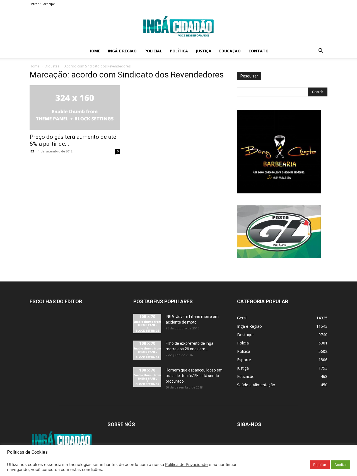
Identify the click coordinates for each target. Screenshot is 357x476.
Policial (153, 51)
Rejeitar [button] (319, 464)
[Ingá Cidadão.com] (178, 26)
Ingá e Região (122, 51)
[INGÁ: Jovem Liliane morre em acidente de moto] (147, 323)
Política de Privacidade (186, 464)
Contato (259, 51)
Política (179, 51)
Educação (230, 51)
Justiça (203, 51)
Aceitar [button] (340, 464)
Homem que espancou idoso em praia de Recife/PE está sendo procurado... (194, 375)
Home (94, 51)
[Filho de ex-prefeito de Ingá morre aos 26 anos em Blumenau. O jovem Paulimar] (147, 350)
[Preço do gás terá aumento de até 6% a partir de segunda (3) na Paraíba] (75, 107)
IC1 (32, 151)
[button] (320, 51)
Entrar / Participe (42, 4)
